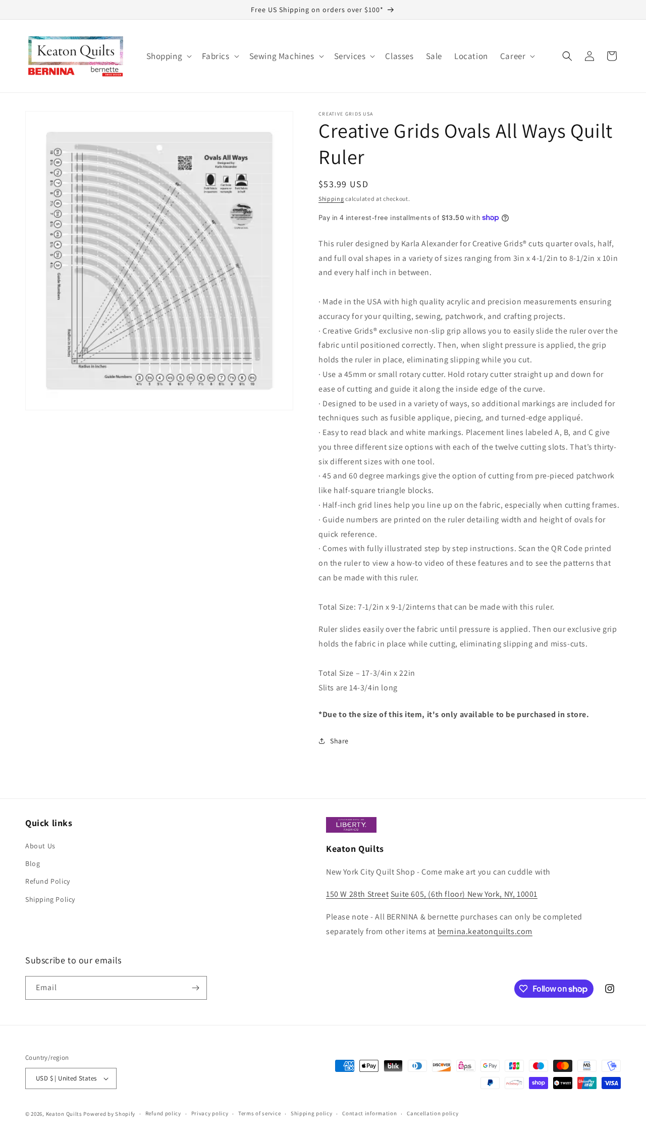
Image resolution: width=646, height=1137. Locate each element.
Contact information (369, 1113)
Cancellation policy (432, 1113)
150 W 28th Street (357, 894)
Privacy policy (210, 1113)
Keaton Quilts (64, 1113)
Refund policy (163, 1113)
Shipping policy (312, 1113)
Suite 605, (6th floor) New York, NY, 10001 (464, 894)
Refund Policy (47, 881)
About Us (40, 845)
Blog (32, 863)
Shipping (331, 198)
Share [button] (339, 740)
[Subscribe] (195, 988)
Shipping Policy (50, 899)
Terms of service (259, 1113)
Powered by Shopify (109, 1113)
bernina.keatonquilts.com (485, 931)
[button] (168, 56)
